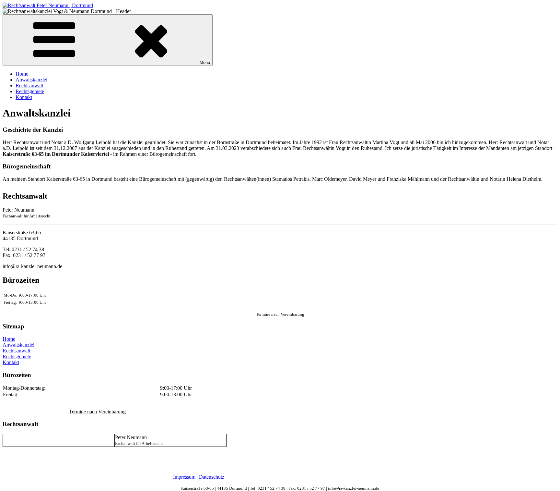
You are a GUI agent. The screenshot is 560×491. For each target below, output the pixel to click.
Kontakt (24, 97)
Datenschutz (211, 477)
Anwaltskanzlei (31, 79)
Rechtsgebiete (30, 91)
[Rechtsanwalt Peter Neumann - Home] (48, 5)
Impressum (184, 477)
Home (22, 74)
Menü (205, 62)
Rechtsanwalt (29, 85)
